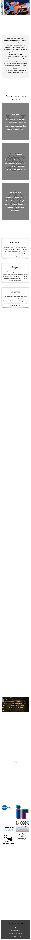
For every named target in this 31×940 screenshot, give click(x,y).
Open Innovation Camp (9, 759)
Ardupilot (15, 456)
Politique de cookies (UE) (15, 933)
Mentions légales (15, 930)
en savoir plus (8, 605)
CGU (20, 936)
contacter (15, 74)
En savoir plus (8, 543)
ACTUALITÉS (15, 726)
